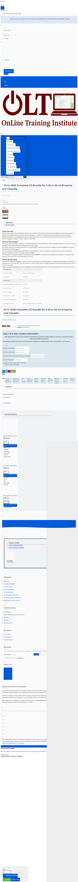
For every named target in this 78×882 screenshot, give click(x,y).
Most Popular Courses (16, 547)
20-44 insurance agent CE (29, 380)
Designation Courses (13, 148)
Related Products (11, 414)
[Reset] (2, 8)
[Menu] (2, 131)
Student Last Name (9, 352)
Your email (7, 654)
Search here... (5, 177)
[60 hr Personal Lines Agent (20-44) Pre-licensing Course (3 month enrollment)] (10, 426)
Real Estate (10, 160)
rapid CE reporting (72, 379)
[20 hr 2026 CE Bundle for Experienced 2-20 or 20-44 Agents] (10, 486)
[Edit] (1, 77)
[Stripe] (4, 733)
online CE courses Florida (43, 380)
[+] (23, 874)
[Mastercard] (4, 719)
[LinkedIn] (8, 675)
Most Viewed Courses (16, 545)
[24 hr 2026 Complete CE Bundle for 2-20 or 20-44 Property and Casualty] (9, 556)
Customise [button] (13, 756)
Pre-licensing (11, 144)
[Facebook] (8, 669)
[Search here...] (2, 134)
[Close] (2, 22)
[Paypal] (4, 729)
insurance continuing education (16, 380)
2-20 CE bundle (23, 380)
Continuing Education (13, 151)
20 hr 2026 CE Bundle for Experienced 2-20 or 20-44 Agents (10, 495)
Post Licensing (11, 166)
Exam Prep (10, 157)
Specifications (9, 225)
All (8, 138)
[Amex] (4, 722)
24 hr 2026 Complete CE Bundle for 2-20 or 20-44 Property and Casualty (20, 203)
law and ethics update (36, 380)
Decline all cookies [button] (5, 756)
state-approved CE (50, 380)
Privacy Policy (6, 741)
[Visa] (4, 715)
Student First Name (9, 348)
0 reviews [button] (4, 319)
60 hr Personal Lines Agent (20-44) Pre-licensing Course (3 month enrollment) (10, 436)
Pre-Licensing (11, 163)
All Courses (10, 173)
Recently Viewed (14, 543)
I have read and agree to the (14, 658)
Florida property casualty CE (8, 380)
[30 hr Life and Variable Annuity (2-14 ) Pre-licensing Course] (10, 456)
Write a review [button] (12, 319)
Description (9, 222)
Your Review (6, 403)
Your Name (6, 397)
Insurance (9, 141)
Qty (4, 869)
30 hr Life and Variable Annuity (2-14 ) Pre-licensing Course (10, 465)
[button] (15, 876)
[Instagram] (8, 672)
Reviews (8, 386)
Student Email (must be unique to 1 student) (16, 356)
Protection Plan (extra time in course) (14, 363)
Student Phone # (8, 359)
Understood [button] (19, 756)
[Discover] (4, 726)
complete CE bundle (65, 380)
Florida (9, 154)
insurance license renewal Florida (57, 381)
